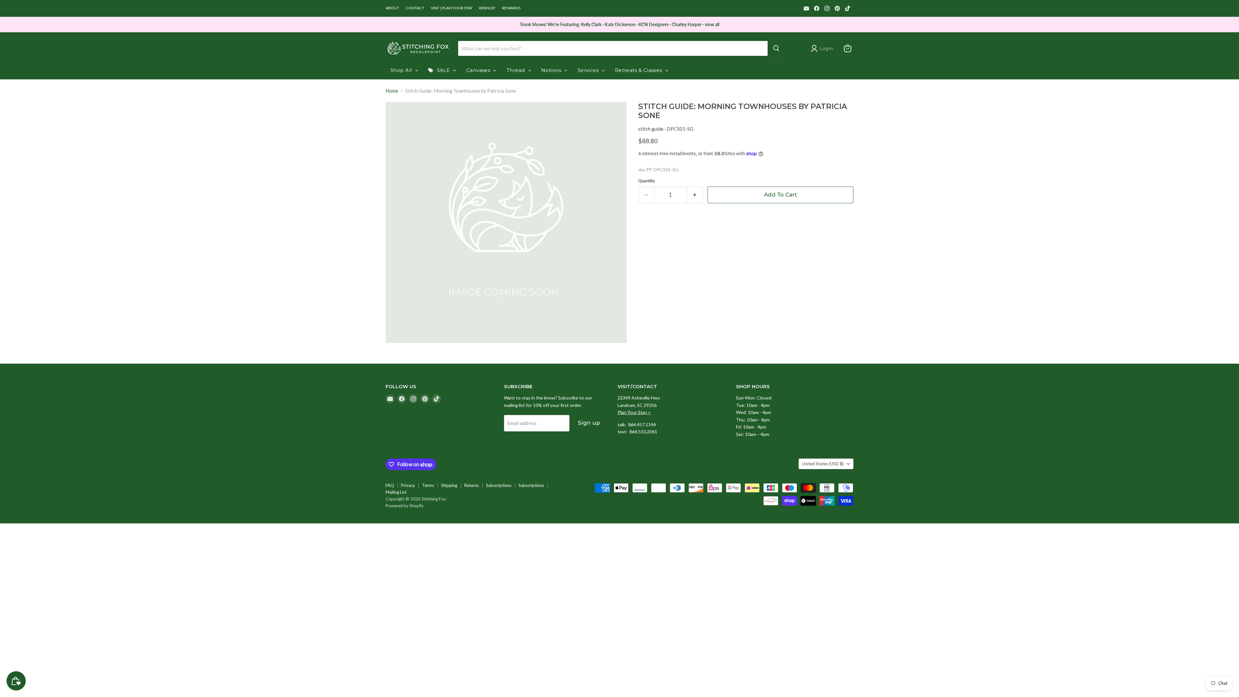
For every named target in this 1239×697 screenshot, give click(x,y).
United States (823, 463)
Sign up (589, 422)
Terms (428, 485)
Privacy (408, 485)
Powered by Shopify (405, 505)
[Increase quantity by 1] (695, 195)
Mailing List (396, 492)
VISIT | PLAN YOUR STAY (451, 8)
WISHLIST (487, 8)
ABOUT (392, 8)
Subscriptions (498, 485)
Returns (471, 485)
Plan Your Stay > (634, 412)
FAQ (390, 485)
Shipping (449, 485)
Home (392, 91)
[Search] (776, 48)
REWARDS (511, 8)
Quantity (646, 180)
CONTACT (415, 8)
